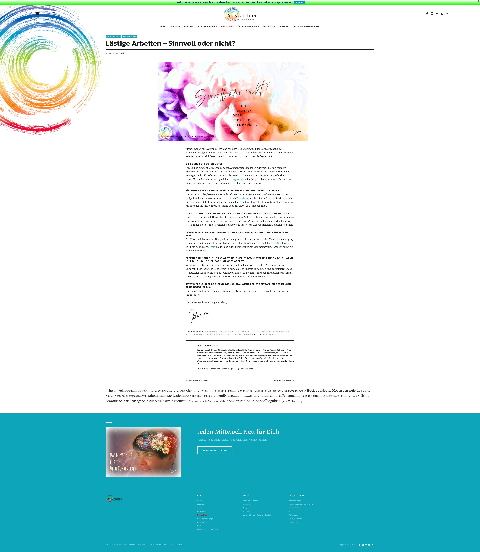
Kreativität (141, 396)
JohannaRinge (246, 369)
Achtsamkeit (210, 331)
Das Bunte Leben (113, 37)
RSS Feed (442, 13)
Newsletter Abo (295, 522)
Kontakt (283, 26)
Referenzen (269, 26)
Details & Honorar (207, 26)
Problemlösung (222, 395)
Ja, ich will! (300, 2)
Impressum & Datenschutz (306, 26)
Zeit (279, 243)
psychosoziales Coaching (243, 396)
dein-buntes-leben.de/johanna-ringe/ (217, 369)
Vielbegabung (246, 334)
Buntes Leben (140, 390)
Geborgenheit (246, 391)
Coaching (175, 26)
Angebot (188, 26)
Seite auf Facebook (427, 13)
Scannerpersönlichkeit (269, 396)
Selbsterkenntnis (195, 334)
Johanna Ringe (211, 345)
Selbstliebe (231, 334)
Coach (153, 391)
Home (163, 26)
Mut (186, 395)
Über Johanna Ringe (248, 26)
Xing (437, 13)
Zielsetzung (268, 334)
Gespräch (277, 390)
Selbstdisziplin (351, 395)
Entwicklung (189, 390)
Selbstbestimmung (314, 396)
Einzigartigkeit (172, 390)
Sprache (204, 401)
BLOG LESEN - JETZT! (215, 450)
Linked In (432, 13)
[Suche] (54, 13)
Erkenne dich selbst (213, 391)
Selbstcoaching (334, 396)
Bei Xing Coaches (296, 518)
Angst (127, 390)
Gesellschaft (263, 391)
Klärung (266, 331)
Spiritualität (195, 401)
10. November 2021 (115, 53)
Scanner (257, 396)
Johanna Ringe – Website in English (447, 13)
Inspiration (238, 179)
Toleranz (213, 401)
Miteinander (157, 395)
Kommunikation (281, 331)
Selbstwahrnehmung (174, 401)
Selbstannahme (290, 396)
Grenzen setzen (297, 390)
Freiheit (232, 390)
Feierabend (242, 198)
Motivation (175, 396)
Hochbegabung (129, 37)
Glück (285, 391)
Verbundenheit (229, 401)
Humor (363, 390)
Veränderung (250, 401)
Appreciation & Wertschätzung (301, 504)
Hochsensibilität (246, 331)
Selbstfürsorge (214, 334)
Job (258, 331)
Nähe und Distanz (200, 396)
